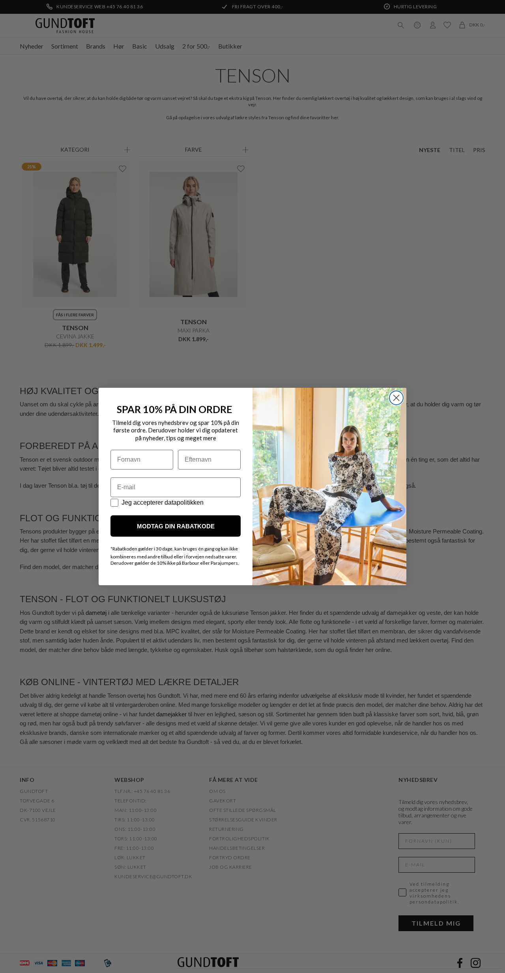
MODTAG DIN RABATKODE (176, 526)
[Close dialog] (396, 398)
